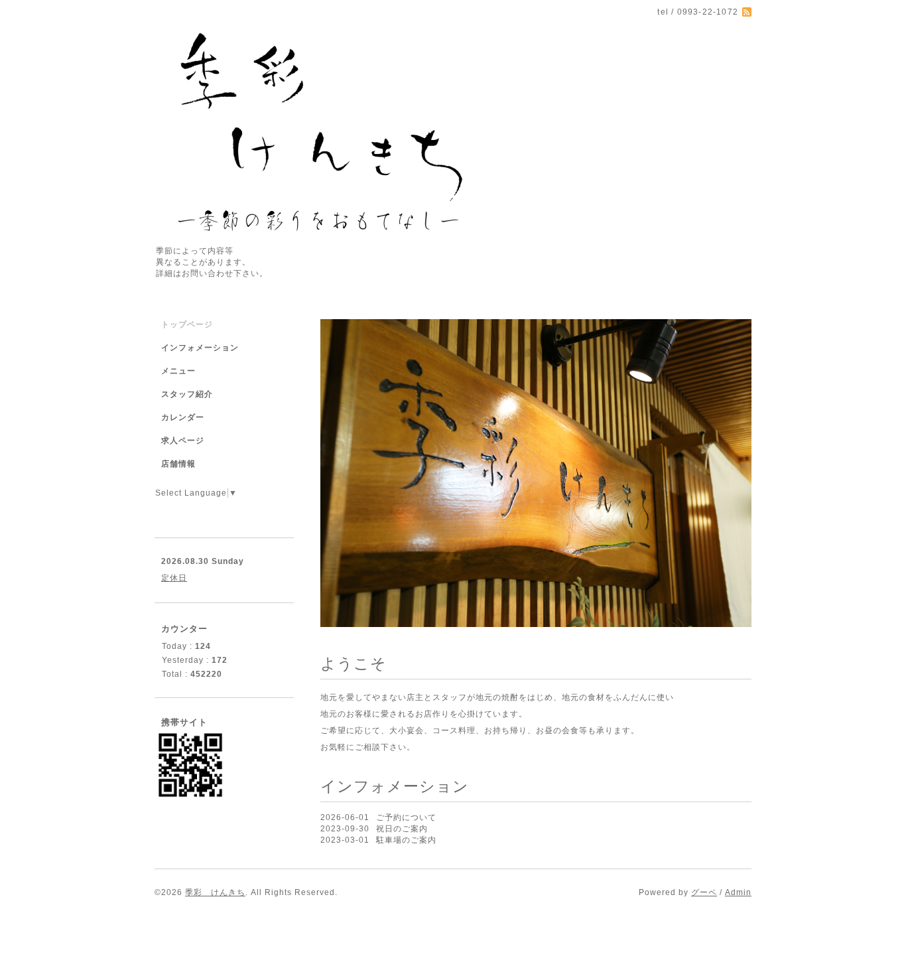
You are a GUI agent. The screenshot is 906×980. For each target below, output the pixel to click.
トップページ (187, 324)
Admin (738, 892)
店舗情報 (178, 463)
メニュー (178, 371)
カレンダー (182, 417)
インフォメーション (200, 347)
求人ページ (182, 440)
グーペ (704, 892)
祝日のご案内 (402, 828)
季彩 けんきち (215, 892)
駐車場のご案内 (406, 840)
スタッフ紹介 (187, 394)
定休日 (174, 578)
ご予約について (406, 817)
